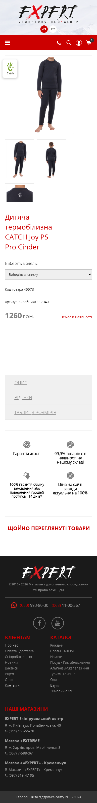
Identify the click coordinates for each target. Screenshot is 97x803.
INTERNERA (73, 797)
